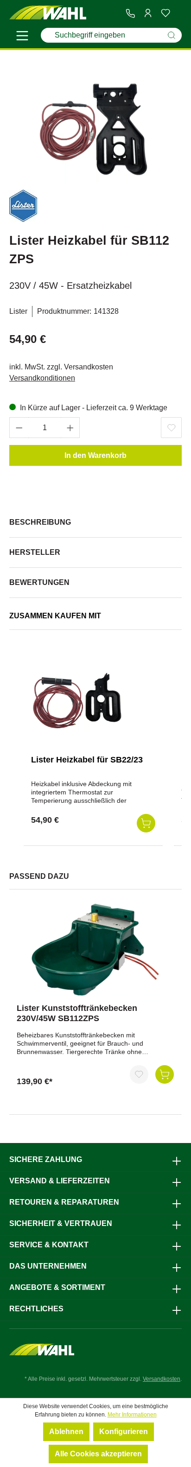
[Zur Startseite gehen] (47, 13)
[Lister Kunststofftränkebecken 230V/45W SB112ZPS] (95, 949)
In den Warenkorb (95, 455)
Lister (18, 311)
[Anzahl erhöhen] (70, 427)
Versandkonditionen (42, 378)
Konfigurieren (123, 1431)
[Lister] (23, 207)
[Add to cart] (146, 823)
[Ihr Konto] (148, 12)
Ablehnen (66, 1431)
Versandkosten (161, 1379)
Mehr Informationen (132, 1414)
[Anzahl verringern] (19, 427)
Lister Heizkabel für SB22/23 (87, 759)
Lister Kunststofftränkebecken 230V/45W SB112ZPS (77, 1013)
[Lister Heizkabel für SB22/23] (77, 701)
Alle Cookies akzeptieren (98, 1454)
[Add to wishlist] (171, 427)
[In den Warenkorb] (164, 1074)
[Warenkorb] (178, 13)
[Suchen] (171, 35)
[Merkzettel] (165, 12)
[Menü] (22, 37)
